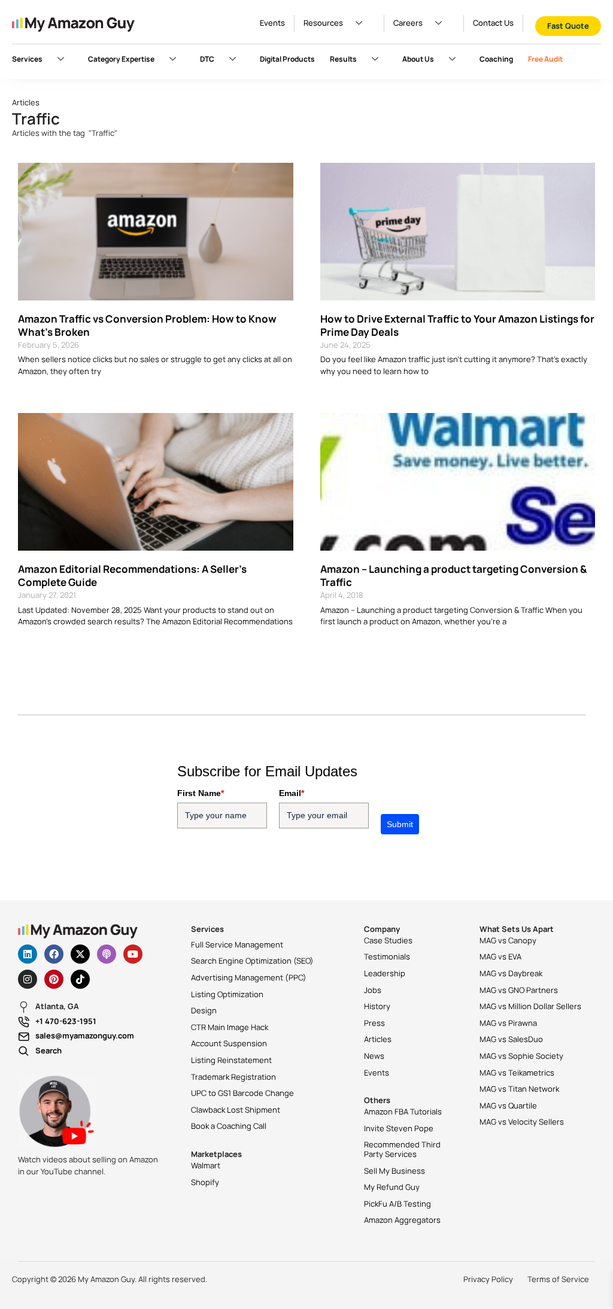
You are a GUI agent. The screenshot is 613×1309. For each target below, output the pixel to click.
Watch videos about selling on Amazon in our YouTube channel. (88, 1165)
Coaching (496, 59)
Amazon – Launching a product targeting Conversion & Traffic (453, 575)
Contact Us (493, 22)
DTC (207, 59)
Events (272, 22)
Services (27, 59)
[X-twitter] (80, 954)
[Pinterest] (53, 979)
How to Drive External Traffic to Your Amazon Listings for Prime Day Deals (457, 325)
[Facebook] (53, 954)
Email (291, 793)
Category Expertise (121, 59)
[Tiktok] (80, 979)
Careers (408, 22)
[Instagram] (27, 979)
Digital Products (287, 59)
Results (343, 59)
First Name (200, 793)
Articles (26, 102)
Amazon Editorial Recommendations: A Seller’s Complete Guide (132, 575)
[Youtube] (132, 954)
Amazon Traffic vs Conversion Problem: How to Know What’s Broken (147, 325)
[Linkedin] (27, 954)
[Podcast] (106, 954)
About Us (418, 59)
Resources (323, 22)
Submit (400, 824)
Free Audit (545, 59)
